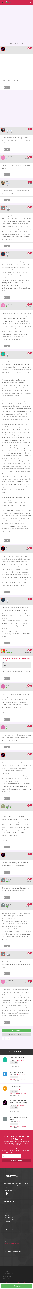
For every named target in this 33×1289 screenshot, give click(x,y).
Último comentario (14, 1065)
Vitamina (9, 805)
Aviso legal (5, 1271)
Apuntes (7, 1215)
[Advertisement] (16, 23)
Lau (7, 650)
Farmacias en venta (10, 1219)
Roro (18, 1121)
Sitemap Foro (5, 1278)
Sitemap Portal (6, 1276)
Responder (17, 1286)
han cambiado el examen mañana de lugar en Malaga (18, 1102)
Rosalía (8, 207)
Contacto (7, 1221)
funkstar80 (23, 1079)
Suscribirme (17, 1160)
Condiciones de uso (7, 1269)
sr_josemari (10, 156)
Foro (6, 1211)
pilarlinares (9, 48)
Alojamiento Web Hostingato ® (23, 1283)
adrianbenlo (20, 1060)
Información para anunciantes (12, 1243)
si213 (22, 1110)
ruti (7, 129)
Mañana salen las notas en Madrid (18, 1118)
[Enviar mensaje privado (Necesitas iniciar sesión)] (28, 48)
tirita (7, 685)
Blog (6, 1213)
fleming (23, 1065)
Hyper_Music (21, 1074)
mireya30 (23, 1126)
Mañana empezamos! (17, 1072)
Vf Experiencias (9, 1217)
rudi (7, 182)
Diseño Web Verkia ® (7, 1283)
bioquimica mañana (16, 1086)
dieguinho (20, 1089)
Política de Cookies (7, 1273)
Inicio (6, 1209)
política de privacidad (13, 1152)
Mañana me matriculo (17, 1058)
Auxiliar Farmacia (12, 353)
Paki (7, 253)
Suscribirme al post (17, 1034)
